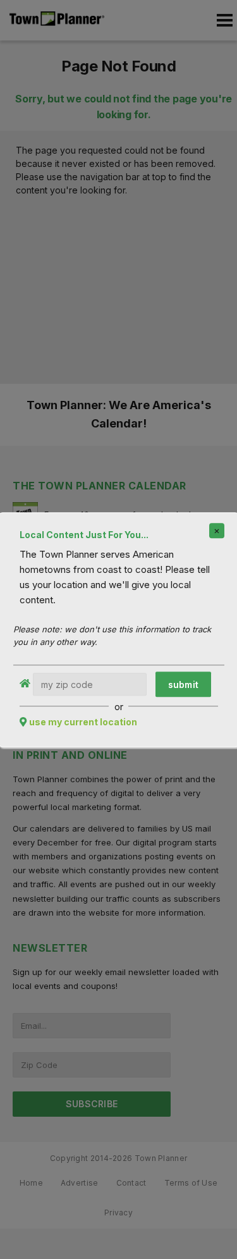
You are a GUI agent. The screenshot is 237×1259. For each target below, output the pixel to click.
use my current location (83, 721)
